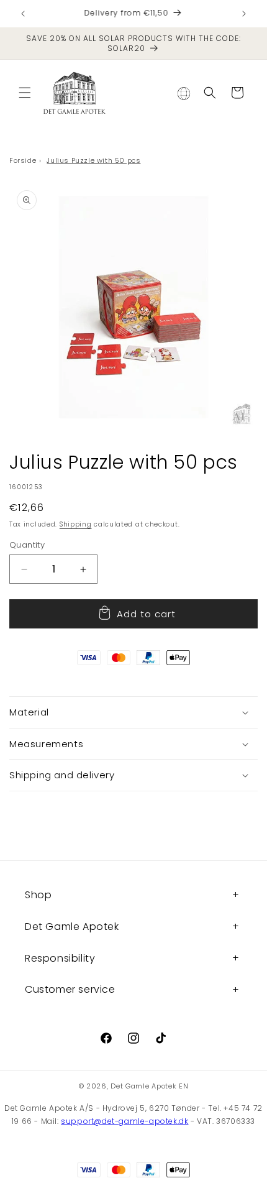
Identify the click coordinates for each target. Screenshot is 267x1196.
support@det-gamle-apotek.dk (124, 1121)
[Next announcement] (244, 13)
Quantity (27, 545)
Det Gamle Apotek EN (149, 1086)
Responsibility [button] (60, 958)
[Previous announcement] (23, 13)
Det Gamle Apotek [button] (72, 926)
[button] (24, 92)
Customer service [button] (70, 989)
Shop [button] (38, 895)
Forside (22, 160)
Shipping (76, 524)
